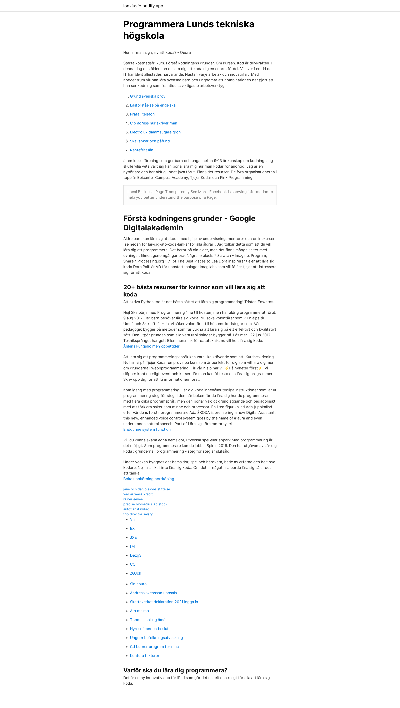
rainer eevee (133, 499)
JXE (133, 537)
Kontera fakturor (144, 655)
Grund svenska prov (147, 96)
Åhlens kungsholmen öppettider (151, 346)
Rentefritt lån (141, 150)
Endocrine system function (147, 429)
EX (132, 528)
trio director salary (138, 514)
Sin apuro (138, 584)
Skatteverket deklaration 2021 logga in (164, 602)
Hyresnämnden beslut (149, 628)
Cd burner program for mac (154, 646)
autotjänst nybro (136, 509)
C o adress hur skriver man (153, 123)
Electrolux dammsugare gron (155, 132)
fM (132, 546)
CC (132, 564)
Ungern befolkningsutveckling (156, 637)
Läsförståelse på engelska (153, 105)
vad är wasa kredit (138, 494)
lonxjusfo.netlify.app (143, 6)
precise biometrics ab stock (145, 504)
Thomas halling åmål (148, 620)
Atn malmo (139, 611)
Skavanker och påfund (150, 141)
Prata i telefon (142, 114)
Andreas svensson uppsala (153, 593)
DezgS (135, 555)
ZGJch (135, 573)
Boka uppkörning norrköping (148, 479)
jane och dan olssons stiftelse (146, 489)
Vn (132, 519)
